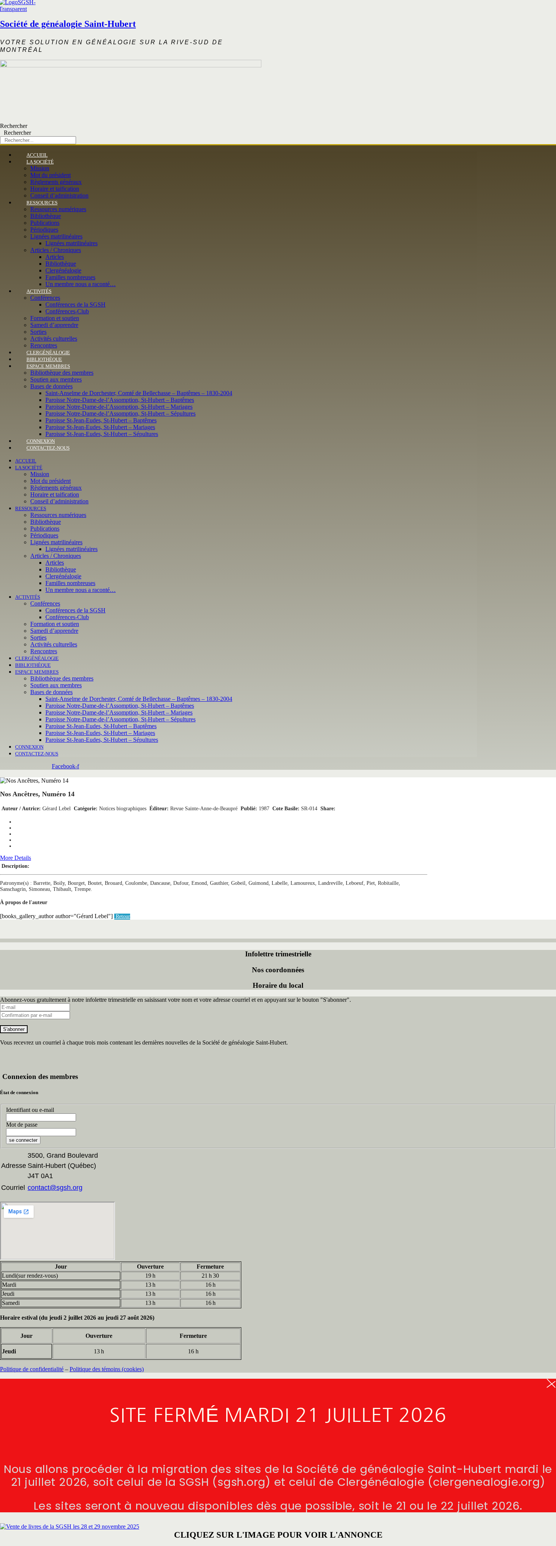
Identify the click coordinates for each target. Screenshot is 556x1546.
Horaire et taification (54, 188)
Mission (39, 168)
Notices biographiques (122, 808)
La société (40, 162)
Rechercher (13, 126)
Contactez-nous (48, 448)
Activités (38, 291)
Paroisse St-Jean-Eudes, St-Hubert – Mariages (100, 427)
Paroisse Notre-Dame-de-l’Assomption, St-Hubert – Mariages (119, 406)
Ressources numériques (58, 209)
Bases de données (51, 386)
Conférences (45, 297)
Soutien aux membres (56, 379)
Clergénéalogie (63, 270)
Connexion (29, 747)
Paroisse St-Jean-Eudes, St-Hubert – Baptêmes (101, 420)
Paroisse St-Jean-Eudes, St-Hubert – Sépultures (101, 434)
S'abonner (14, 1029)
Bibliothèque (45, 216)
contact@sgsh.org (55, 1187)
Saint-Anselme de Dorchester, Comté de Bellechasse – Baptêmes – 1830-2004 (138, 393)
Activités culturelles (53, 338)
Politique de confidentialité (32, 1369)
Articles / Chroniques (55, 250)
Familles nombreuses (70, 277)
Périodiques (44, 229)
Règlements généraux (56, 182)
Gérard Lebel (56, 808)
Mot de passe (21, 1124)
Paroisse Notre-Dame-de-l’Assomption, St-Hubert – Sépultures (120, 413)
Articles (54, 257)
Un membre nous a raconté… (80, 284)
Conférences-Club (67, 311)
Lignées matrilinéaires (56, 236)
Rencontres (43, 651)
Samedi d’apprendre (54, 325)
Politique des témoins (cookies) (107, 1369)
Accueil (25, 461)
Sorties (38, 332)
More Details (15, 858)
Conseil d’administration (59, 501)
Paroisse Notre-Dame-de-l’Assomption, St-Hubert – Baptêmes (119, 400)
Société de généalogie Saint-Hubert (68, 24)
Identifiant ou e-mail (30, 1110)
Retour (122, 916)
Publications (44, 223)
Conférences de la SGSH (75, 304)
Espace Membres (48, 366)
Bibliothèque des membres (61, 372)
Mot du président (50, 175)
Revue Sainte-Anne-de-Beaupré (204, 808)
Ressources (41, 203)
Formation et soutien (54, 318)
